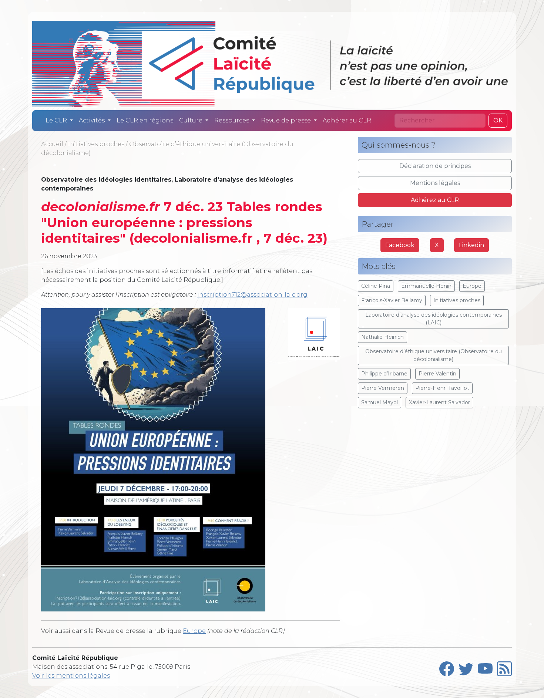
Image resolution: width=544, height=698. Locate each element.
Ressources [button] (232, 120)
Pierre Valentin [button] (437, 373)
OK (498, 120)
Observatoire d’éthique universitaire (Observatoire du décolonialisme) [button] (433, 355)
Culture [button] (191, 120)
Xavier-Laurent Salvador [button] (439, 402)
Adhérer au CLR (347, 120)
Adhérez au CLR (435, 199)
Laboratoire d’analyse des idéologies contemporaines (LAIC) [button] (433, 318)
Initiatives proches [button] (456, 300)
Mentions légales (435, 182)
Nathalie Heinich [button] (382, 337)
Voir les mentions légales (71, 675)
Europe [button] (472, 286)
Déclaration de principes (435, 165)
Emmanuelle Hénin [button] (426, 286)
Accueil (52, 144)
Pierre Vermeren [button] (382, 388)
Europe (194, 630)
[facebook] (446, 667)
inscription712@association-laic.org (252, 294)
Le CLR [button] (57, 120)
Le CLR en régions (145, 120)
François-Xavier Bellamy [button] (391, 300)
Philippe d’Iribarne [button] (384, 373)
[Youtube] (485, 667)
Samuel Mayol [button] (379, 402)
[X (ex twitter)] (466, 667)
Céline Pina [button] (375, 286)
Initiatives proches (96, 144)
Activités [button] (92, 120)
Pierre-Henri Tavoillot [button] (442, 388)
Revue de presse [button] (286, 120)
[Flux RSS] (504, 667)
